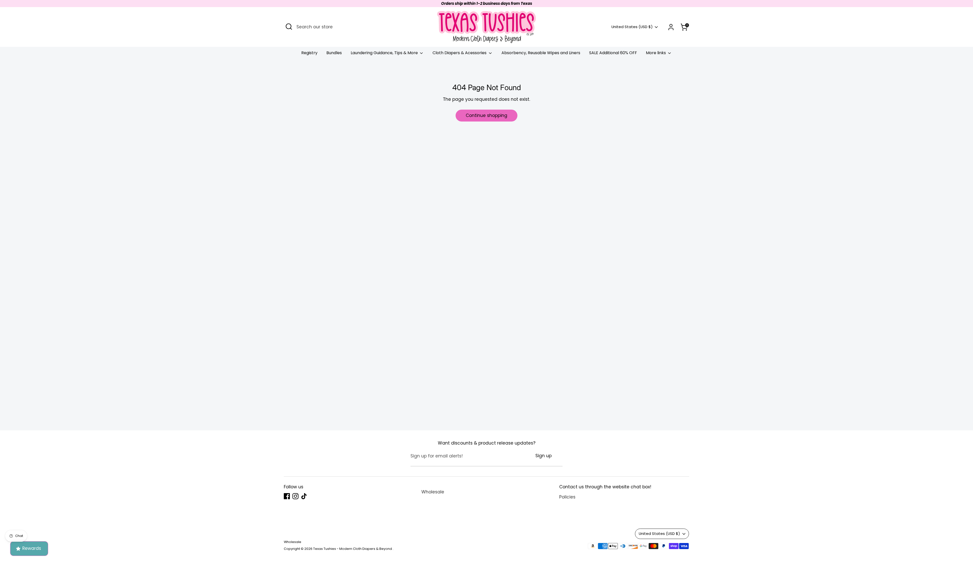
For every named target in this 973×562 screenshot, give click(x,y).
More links (656, 53)
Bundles (334, 53)
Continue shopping (486, 115)
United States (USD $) (632, 26)
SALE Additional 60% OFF (613, 53)
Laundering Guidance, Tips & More (385, 53)
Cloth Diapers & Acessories (460, 53)
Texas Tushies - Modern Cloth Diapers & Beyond (353, 549)
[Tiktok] (304, 496)
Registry (309, 53)
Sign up (543, 456)
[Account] (671, 27)
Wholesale (432, 492)
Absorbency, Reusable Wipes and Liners (540, 53)
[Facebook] (287, 496)
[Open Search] (289, 27)
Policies (567, 497)
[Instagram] (295, 496)
